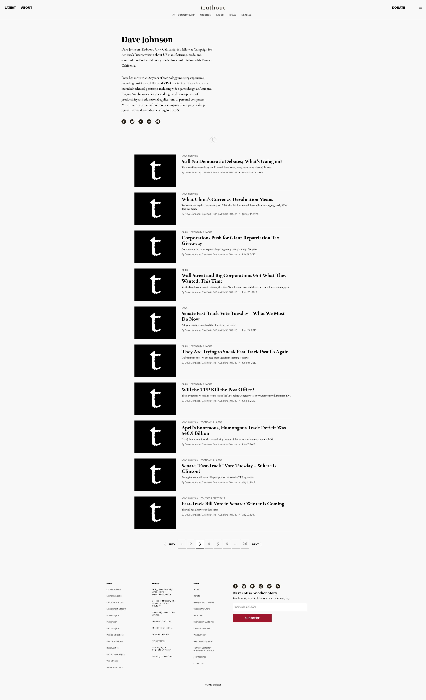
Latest (10, 7)
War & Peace (112, 660)
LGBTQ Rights (112, 628)
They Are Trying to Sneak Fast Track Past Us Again (235, 352)
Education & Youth (114, 602)
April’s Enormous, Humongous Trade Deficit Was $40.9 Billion (234, 430)
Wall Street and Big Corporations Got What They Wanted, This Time (234, 278)
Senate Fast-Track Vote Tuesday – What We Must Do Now (233, 316)
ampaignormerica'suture (219, 172)
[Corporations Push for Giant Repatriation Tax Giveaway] (155, 246)
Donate (398, 7)
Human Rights (112, 615)
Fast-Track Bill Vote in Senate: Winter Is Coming (233, 504)
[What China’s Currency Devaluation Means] (155, 208)
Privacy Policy (200, 634)
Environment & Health (116, 608)
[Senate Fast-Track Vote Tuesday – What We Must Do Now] (155, 322)
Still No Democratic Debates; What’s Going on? (232, 161)
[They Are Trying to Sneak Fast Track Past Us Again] (155, 360)
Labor (219, 14)
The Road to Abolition (162, 621)
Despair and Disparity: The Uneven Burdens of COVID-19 (164, 603)
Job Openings (200, 656)
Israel (232, 14)
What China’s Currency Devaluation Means (227, 199)
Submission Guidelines (204, 621)
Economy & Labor (202, 232)
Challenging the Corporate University (161, 648)
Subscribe (198, 615)
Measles (246, 14)
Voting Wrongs (158, 640)
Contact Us (198, 663)
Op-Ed (185, 232)
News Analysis (190, 156)
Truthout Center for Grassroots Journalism (204, 649)
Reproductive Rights (115, 654)
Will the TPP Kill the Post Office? (218, 390)
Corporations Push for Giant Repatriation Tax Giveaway (230, 240)
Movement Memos (160, 634)
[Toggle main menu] (416, 8)
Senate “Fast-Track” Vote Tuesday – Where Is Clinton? (229, 468)
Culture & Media (113, 589)
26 (244, 544)
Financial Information (203, 628)
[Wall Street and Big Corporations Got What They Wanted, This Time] (155, 284)
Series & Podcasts (114, 667)
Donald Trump (186, 14)
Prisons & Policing (114, 641)
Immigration (111, 621)
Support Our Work (202, 608)
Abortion (205, 14)
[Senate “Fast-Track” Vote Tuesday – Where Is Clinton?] (155, 474)
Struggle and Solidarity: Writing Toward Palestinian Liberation (162, 592)
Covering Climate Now (162, 656)
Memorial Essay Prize (203, 641)
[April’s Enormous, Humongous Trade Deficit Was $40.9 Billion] (155, 436)
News (184, 308)
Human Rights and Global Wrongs (163, 613)
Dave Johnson (193, 172)
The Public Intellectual (162, 627)
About (26, 7)
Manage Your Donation (204, 602)
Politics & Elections (213, 498)
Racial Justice (112, 647)
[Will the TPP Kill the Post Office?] (155, 398)
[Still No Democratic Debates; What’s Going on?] (155, 170)
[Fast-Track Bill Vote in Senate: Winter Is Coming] (155, 512)
